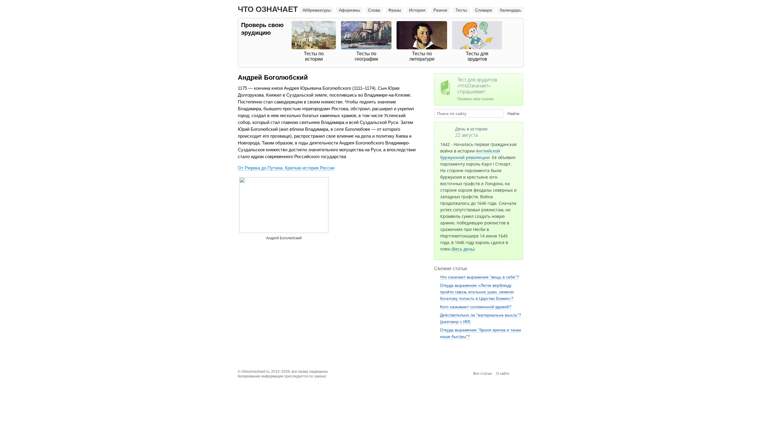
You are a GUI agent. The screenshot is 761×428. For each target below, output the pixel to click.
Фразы (394, 10)
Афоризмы (349, 10)
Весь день (463, 249)
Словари (483, 10)
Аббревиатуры (317, 10)
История (417, 10)
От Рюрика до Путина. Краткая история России (286, 167)
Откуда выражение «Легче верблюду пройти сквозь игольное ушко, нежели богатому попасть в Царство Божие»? (477, 292)
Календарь (510, 10)
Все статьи (482, 374)
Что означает (268, 9)
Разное (440, 10)
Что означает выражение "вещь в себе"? (479, 277)
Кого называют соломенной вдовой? (475, 306)
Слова (374, 10)
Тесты (461, 10)
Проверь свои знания (477, 88)
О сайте (503, 374)
